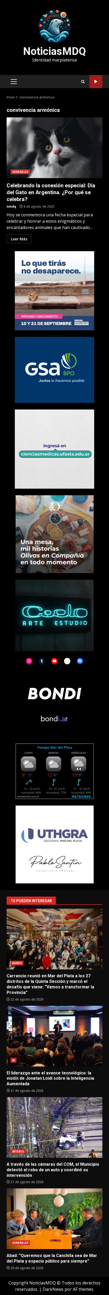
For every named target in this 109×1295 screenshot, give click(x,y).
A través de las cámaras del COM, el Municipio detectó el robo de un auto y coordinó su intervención (54, 1127)
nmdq (11, 206)
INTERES (18, 1151)
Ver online (95, 81)
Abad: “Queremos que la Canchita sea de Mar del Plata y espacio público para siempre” (54, 1218)
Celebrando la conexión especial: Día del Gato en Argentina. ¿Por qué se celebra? (54, 147)
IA (13, 1060)
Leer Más (19, 238)
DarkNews (53, 1289)
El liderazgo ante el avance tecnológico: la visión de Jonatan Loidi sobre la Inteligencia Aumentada (54, 1036)
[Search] (83, 82)
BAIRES (17, 963)
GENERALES (20, 172)
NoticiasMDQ (54, 51)
